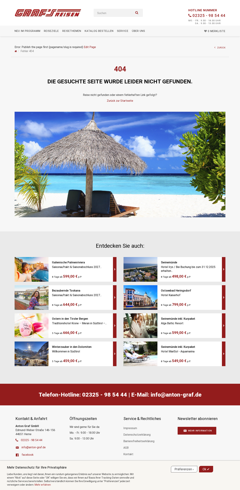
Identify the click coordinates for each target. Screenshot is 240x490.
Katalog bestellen (99, 31)
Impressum (130, 428)
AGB (126, 447)
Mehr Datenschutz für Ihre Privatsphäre (37, 467)
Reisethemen (71, 31)
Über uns (138, 31)
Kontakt (128, 454)
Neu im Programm (27, 31)
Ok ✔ (206, 469)
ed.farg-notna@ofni (176, 394)
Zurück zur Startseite (120, 100)
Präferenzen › (184, 469)
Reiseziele (51, 31)
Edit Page (90, 47)
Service (122, 31)
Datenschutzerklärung (137, 434)
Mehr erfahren (43, 484)
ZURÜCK (221, 47)
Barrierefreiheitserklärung (138, 441)
